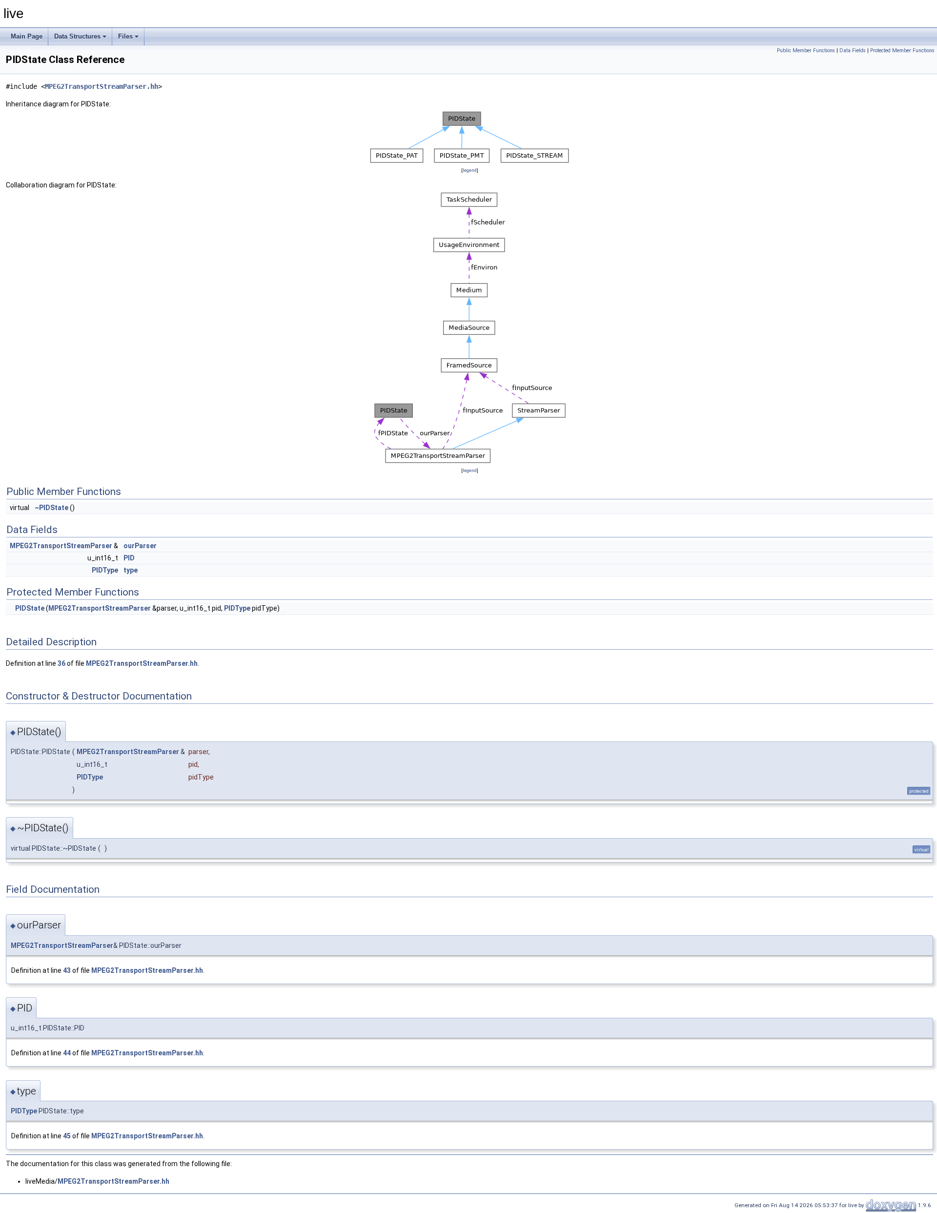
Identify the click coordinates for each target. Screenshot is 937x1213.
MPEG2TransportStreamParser (61, 546)
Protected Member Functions (902, 50)
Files (125, 36)
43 (67, 970)
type (130, 570)
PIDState (29, 608)
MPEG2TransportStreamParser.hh (101, 86)
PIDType (105, 570)
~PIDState (51, 508)
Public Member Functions (806, 50)
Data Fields (852, 50)
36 (61, 663)
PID (129, 558)
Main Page (26, 36)
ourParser (140, 546)
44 (67, 1053)
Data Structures (77, 36)
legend (470, 170)
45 (67, 1136)
